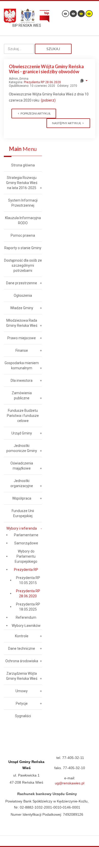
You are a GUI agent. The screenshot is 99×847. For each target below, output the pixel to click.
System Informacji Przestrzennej (23, 202)
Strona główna (23, 165)
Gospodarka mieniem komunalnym (22, 365)
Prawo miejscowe (21, 338)
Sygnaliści (23, 716)
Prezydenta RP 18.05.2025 (28, 606)
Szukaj (53, 49)
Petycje (22, 703)
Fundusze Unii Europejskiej (23, 513)
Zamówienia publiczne (22, 395)
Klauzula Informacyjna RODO (23, 220)
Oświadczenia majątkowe (21, 465)
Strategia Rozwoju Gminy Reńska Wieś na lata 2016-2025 (21, 183)
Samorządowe (26, 543)
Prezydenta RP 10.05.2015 (28, 580)
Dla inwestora (21, 380)
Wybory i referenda (21, 528)
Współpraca (21, 498)
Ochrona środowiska (21, 661)
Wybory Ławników (26, 626)
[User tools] (83, 80)
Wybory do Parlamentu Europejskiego (26, 556)
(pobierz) (48, 100)
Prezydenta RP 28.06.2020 (42, 82)
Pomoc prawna (23, 235)
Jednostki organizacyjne (21, 483)
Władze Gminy (21, 308)
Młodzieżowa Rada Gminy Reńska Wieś (21, 323)
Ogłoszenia (23, 295)
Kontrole (21, 636)
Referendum (26, 617)
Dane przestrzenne (21, 283)
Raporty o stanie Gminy (22, 248)
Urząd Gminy (21, 433)
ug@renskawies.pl (69, 783)
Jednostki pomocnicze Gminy (21, 448)
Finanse (21, 350)
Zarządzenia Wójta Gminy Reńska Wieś (21, 676)
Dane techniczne (21, 648)
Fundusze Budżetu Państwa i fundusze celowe (23, 415)
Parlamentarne (26, 535)
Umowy (21, 691)
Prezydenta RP (26, 570)
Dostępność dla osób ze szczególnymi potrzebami (23, 265)
